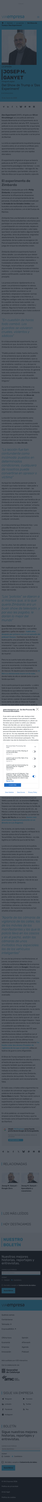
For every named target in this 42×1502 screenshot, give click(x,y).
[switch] (34, 751)
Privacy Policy (32, 792)
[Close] (38, 710)
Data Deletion (9, 792)
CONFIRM (12, 785)
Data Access (21, 792)
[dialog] (21, 751)
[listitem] (21, 746)
